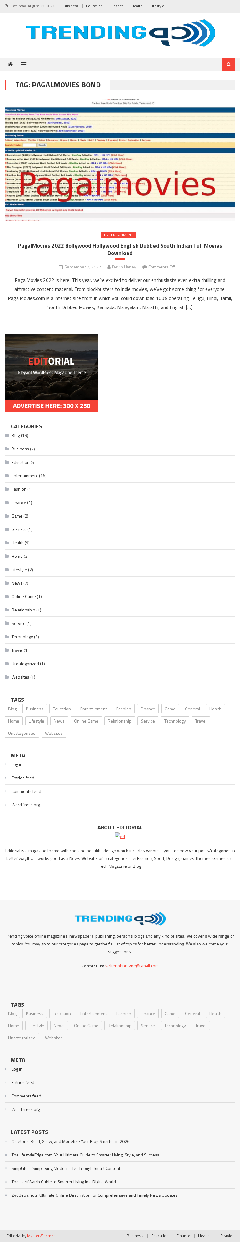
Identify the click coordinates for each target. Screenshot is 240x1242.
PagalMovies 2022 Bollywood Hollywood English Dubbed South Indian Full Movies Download (120, 249)
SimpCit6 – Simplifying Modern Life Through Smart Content (66, 1168)
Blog (16, 435)
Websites (20, 677)
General (19, 529)
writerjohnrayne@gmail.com (132, 965)
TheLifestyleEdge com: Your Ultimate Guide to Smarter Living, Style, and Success (85, 1154)
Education (94, 6)
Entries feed (23, 777)
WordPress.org (26, 804)
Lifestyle (157, 6)
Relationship (23, 609)
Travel (17, 650)
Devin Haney (124, 266)
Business (70, 6)
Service (19, 623)
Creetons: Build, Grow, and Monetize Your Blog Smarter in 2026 (71, 1141)
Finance (117, 6)
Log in (17, 764)
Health (137, 6)
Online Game (24, 596)
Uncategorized (25, 663)
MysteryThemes (41, 1236)
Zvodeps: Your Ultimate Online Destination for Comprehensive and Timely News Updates (95, 1195)
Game (17, 516)
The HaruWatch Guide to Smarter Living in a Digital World (64, 1181)
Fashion (19, 489)
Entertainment (118, 235)
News (17, 583)
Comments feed (26, 791)
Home (17, 556)
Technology (22, 636)
